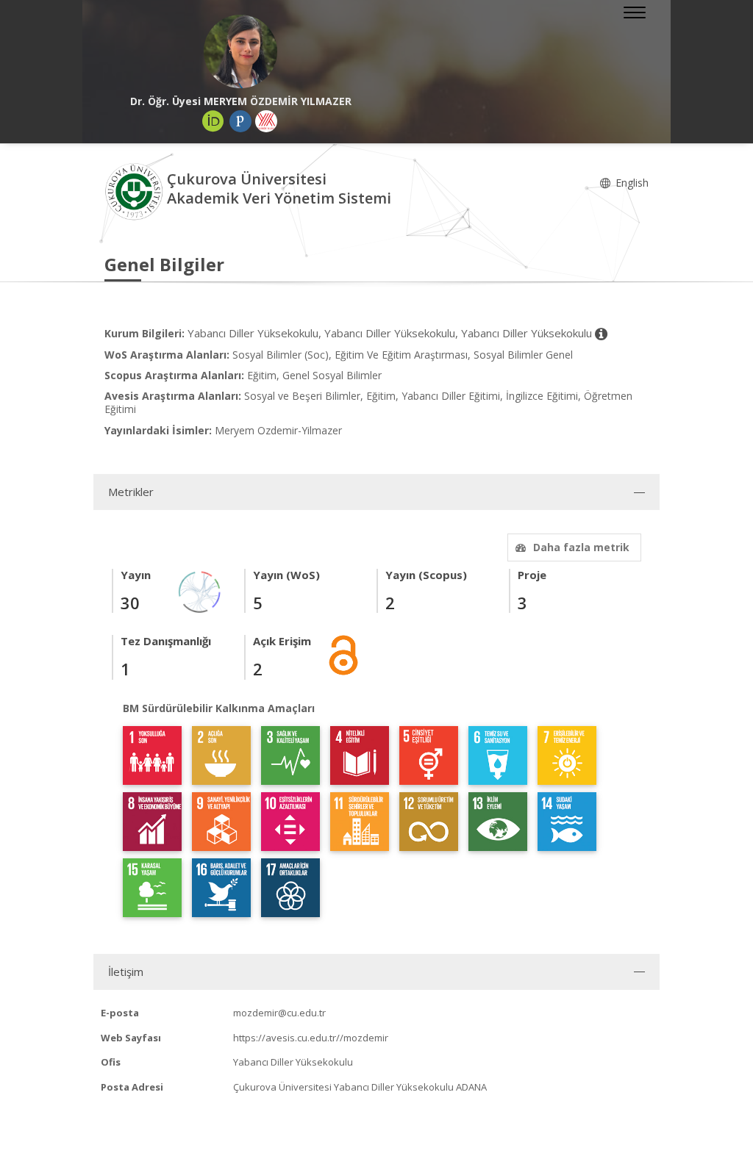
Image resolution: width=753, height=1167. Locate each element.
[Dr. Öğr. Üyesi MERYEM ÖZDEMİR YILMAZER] (240, 51)
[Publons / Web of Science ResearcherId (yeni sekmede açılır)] (240, 121)
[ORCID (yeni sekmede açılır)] (213, 121)
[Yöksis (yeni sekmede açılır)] (266, 121)
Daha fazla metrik (581, 547)
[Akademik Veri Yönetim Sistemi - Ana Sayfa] (135, 191)
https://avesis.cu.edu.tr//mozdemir (310, 1037)
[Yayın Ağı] (200, 591)
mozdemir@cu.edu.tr (279, 1012)
